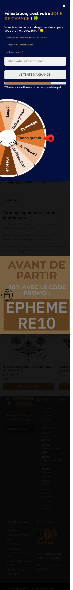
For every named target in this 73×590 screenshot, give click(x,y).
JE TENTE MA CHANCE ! (35, 74)
